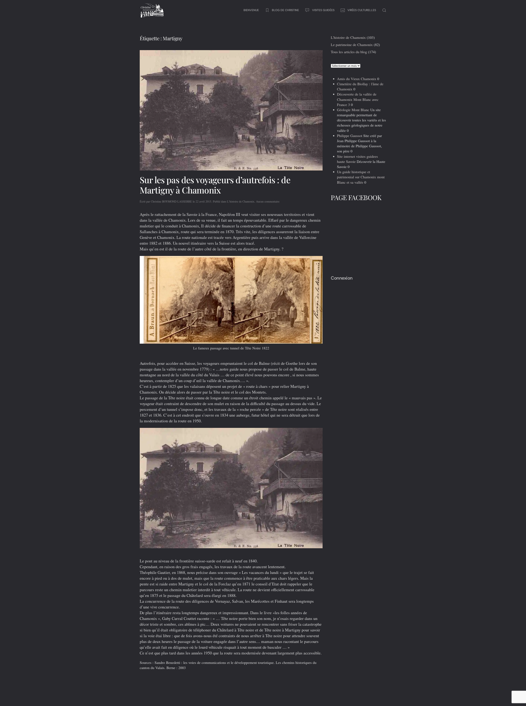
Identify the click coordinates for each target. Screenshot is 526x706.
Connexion (342, 278)
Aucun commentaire (267, 201)
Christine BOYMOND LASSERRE (171, 201)
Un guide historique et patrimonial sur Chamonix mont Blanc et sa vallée (361, 176)
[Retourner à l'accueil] (152, 10)
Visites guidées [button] (323, 10)
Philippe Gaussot (349, 135)
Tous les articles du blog (349, 51)
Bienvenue (251, 10)
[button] (384, 10)
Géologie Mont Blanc (353, 109)
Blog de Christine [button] (285, 10)
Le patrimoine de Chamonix (352, 44)
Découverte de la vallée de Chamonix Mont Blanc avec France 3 (357, 99)
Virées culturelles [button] (361, 10)
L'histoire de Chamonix (240, 201)
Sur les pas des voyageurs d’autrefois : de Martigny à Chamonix (215, 185)
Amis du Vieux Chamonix (356, 78)
